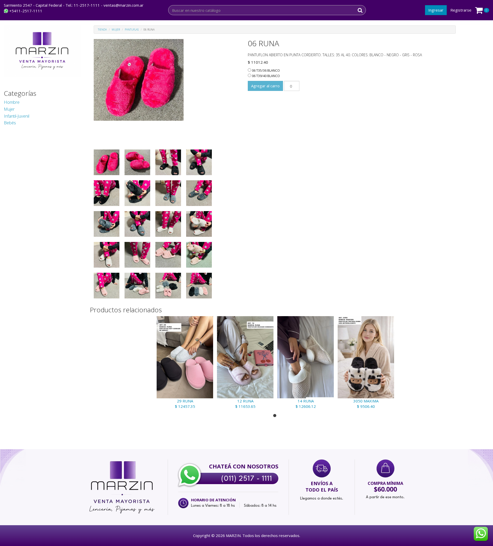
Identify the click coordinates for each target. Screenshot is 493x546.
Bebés (10, 123)
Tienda (102, 29)
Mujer (9, 109)
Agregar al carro (265, 85)
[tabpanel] (184, 362)
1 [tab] (274, 415)
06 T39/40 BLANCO (265, 75)
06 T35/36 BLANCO (265, 70)
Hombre (12, 102)
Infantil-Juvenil (16, 116)
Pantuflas (132, 29)
